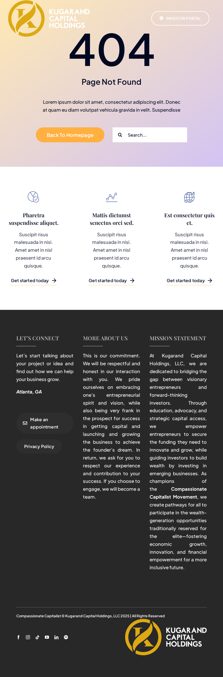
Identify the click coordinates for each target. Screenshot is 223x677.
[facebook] (18, 637)
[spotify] (66, 637)
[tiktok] (37, 637)
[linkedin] (56, 637)
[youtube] (47, 637)
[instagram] (28, 637)
